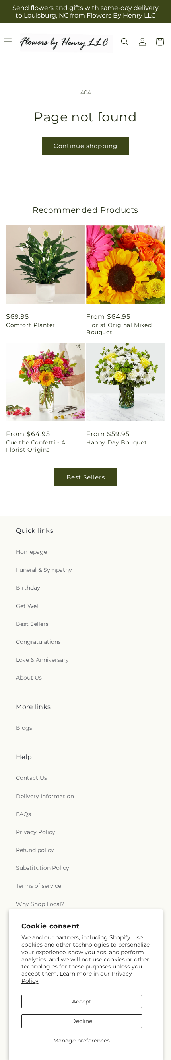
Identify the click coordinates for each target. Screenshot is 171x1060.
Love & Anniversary (42, 659)
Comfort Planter (30, 325)
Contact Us (31, 777)
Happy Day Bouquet (116, 442)
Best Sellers (85, 477)
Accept (81, 1001)
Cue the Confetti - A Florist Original (36, 446)
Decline (81, 1021)
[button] (125, 42)
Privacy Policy (35, 832)
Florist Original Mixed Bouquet (119, 329)
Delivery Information (45, 796)
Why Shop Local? (40, 904)
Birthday (28, 587)
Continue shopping (85, 146)
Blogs (24, 727)
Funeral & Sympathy (44, 569)
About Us (29, 677)
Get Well (28, 606)
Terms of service (38, 885)
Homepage (31, 551)
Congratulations (38, 641)
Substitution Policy (42, 867)
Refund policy (35, 849)
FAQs (23, 814)
